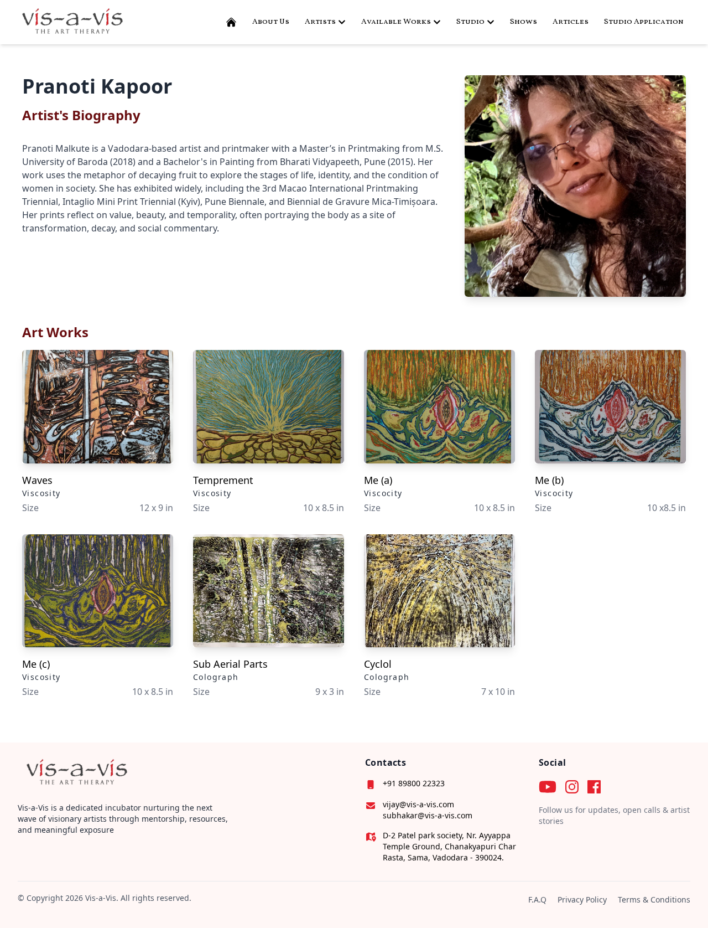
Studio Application (644, 22)
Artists (320, 22)
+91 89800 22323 (414, 783)
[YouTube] (547, 787)
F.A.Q (537, 899)
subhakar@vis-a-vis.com (427, 815)
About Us (270, 22)
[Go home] (75, 773)
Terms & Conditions (654, 899)
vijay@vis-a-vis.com (418, 804)
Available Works (396, 22)
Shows (523, 22)
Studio (470, 22)
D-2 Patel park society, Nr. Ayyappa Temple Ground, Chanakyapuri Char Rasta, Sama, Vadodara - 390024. (449, 846)
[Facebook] (594, 786)
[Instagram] (572, 786)
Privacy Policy (582, 899)
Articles (571, 22)
